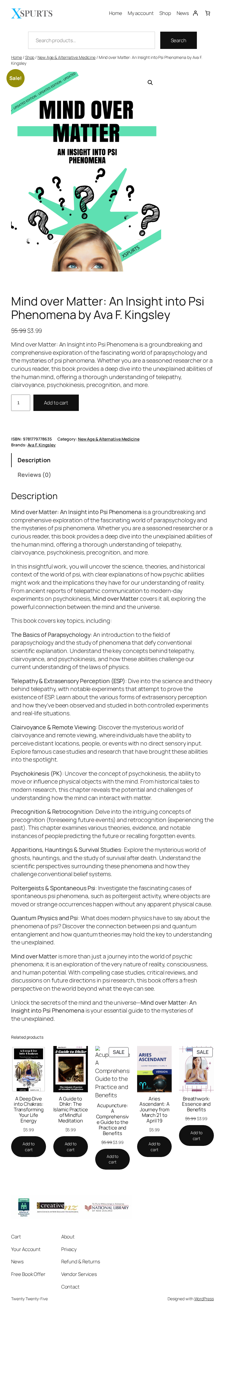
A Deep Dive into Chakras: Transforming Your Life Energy (29, 1110)
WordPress (204, 1298)
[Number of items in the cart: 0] (207, 13)
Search (178, 40)
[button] (150, 82)
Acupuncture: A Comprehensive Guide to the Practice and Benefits (112, 1119)
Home (16, 57)
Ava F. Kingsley (42, 445)
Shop (30, 57)
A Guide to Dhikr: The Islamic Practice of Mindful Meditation (70, 1110)
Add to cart (56, 402)
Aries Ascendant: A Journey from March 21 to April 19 (154, 1110)
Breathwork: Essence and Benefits (196, 1104)
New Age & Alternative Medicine (67, 57)
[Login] (195, 13)
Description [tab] (34, 460)
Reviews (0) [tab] (34, 475)
